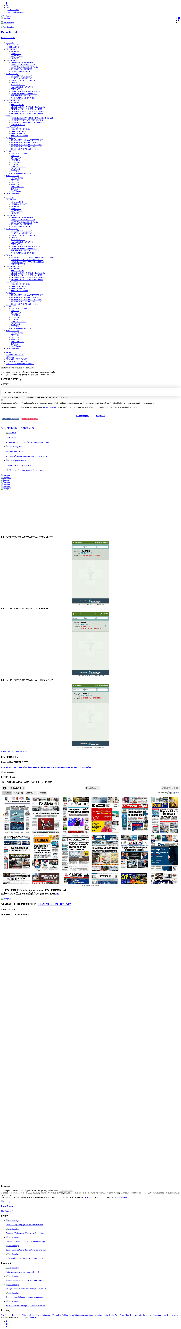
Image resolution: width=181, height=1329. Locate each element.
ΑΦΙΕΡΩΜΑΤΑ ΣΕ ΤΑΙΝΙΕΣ (22, 98)
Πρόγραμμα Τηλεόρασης (74, 1315)
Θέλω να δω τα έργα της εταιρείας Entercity (23, 1272)
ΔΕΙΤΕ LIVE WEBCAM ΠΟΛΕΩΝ (25, 91)
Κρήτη (106, 1315)
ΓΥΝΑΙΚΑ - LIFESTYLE (21, 78)
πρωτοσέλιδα (87, 885)
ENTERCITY (66, 1191)
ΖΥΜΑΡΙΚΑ (16, 158)
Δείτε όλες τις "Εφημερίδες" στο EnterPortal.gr (24, 1225)
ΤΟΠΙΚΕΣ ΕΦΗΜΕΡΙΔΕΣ (21, 69)
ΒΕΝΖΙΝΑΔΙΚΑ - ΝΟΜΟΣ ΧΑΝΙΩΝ (26, 109)
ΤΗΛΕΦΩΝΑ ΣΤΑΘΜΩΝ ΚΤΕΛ (24, 149)
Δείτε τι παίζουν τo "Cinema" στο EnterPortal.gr (24, 1258)
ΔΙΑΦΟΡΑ (15, 156)
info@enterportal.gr (16, 12)
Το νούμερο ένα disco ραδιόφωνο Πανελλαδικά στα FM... (28, 442)
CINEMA (15, 82)
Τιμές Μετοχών (136, 1315)
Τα (83, 885)
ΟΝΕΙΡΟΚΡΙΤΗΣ (18, 125)
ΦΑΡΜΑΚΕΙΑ (17, 102)
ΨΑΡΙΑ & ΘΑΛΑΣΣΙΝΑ (21, 173)
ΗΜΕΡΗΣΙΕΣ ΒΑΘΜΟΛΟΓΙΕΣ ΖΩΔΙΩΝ (28, 122)
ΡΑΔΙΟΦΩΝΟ (17, 428)
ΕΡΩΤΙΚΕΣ (15, 184)
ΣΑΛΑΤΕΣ (15, 169)
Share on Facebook (11, 419)
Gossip (32, 1315)
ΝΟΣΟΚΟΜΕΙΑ (17, 105)
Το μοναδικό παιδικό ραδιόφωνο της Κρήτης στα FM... (27, 456)
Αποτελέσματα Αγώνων (93, 1315)
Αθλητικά (26, 1315)
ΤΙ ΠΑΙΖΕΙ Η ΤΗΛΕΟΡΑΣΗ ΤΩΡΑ (25, 96)
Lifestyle (165, 1315)
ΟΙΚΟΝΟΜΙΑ (17, 56)
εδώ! (58, 894)
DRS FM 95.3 (11, 437)
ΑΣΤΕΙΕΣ (15, 180)
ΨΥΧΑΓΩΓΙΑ (12, 74)
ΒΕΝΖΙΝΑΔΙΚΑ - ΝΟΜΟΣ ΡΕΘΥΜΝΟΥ (28, 111)
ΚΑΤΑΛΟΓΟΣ (12, 127)
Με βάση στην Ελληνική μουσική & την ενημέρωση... (27, 470)
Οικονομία (157, 1315)
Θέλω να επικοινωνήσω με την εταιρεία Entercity (25, 1305)
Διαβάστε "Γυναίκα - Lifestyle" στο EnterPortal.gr (25, 1241)
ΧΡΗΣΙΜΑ (10, 138)
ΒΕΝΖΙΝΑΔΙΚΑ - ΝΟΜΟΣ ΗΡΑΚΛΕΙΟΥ (28, 107)
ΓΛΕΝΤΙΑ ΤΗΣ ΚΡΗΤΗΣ (38, 370)
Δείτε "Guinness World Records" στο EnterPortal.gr (26, 1250)
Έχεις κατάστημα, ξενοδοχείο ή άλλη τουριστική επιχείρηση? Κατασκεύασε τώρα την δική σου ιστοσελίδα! (46, 767)
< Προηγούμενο (82, 416)
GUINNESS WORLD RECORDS (20, 364)
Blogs (127, 1315)
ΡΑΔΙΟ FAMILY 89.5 (15, 451)
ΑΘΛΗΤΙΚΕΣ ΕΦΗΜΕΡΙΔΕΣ (23, 65)
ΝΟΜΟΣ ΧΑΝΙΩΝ (19, 131)
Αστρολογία (119, 1315)
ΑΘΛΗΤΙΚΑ (16, 54)
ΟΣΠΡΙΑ (14, 164)
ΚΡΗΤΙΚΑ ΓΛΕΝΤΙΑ (15, 47)
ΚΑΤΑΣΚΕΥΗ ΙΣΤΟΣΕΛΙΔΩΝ (14, 751)
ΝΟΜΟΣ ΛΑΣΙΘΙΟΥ (19, 136)
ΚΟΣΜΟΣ (15, 58)
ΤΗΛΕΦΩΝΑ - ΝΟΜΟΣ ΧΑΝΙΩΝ (25, 142)
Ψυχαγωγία (173, 1315)
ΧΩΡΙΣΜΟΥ (16, 191)
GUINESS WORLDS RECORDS (24, 80)
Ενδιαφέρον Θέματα (50, 1315)
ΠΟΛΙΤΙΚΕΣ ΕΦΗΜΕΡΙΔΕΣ (22, 62)
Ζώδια (111, 1315)
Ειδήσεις (8, 1315)
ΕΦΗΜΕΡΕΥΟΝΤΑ (14, 100)
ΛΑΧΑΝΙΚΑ (16, 162)
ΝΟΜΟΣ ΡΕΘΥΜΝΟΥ (20, 133)
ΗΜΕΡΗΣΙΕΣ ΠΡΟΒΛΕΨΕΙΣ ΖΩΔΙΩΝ (27, 120)
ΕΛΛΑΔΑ (15, 51)
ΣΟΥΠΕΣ (15, 171)
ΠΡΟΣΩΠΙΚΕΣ (17, 178)
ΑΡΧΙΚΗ (10, 43)
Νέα (2, 1315)
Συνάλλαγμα (147, 1315)
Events (38, 1315)
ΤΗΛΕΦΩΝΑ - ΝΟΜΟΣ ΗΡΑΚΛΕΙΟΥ (27, 140)
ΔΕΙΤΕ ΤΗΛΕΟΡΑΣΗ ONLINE (24, 94)
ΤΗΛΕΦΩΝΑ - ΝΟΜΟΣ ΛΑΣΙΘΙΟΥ (26, 147)
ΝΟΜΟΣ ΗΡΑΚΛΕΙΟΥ (20, 129)
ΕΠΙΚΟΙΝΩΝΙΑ (12, 193)
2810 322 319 (13, 10)
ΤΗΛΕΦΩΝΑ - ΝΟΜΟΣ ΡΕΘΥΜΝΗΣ (26, 145)
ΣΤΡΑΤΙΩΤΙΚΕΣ (17, 187)
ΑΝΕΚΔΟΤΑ (16, 89)
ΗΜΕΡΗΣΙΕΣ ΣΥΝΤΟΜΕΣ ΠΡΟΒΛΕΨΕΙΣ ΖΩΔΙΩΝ (32, 118)
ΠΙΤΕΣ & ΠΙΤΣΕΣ (18, 167)
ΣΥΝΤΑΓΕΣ (11, 151)
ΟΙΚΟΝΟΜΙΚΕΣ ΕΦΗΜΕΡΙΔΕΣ (24, 67)
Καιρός (61, 1315)
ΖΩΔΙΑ (9, 116)
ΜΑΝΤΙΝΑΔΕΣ (12, 176)
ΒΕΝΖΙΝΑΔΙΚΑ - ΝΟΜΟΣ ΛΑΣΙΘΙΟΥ (27, 113)
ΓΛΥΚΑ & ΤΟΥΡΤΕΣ (19, 153)
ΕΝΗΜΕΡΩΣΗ (12, 49)
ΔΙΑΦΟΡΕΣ (15, 182)
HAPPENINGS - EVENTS (22, 87)
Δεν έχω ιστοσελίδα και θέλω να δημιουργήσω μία (26, 1289)
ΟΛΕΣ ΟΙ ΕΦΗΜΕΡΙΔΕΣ (21, 71)
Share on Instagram (30, 419)
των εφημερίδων (94, 885)
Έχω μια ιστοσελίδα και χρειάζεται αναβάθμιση (24, 1297)
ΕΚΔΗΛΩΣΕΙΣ (12, 45)
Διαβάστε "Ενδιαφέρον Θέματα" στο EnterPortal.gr (26, 1233)
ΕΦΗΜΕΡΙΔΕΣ (12, 60)
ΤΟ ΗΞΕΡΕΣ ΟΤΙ (18, 85)
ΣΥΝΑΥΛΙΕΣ (20, 370)
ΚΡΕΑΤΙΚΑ (16, 160)
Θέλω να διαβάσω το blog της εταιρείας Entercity (25, 1280)
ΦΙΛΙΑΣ (14, 189)
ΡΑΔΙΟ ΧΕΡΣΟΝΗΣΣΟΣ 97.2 (18, 465)
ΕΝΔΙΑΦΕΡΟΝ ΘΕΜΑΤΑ (21, 76)
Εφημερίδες (17, 1315)
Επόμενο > (100, 416)
